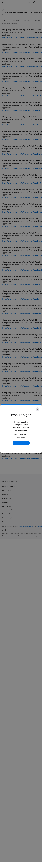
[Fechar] (37, 409)
